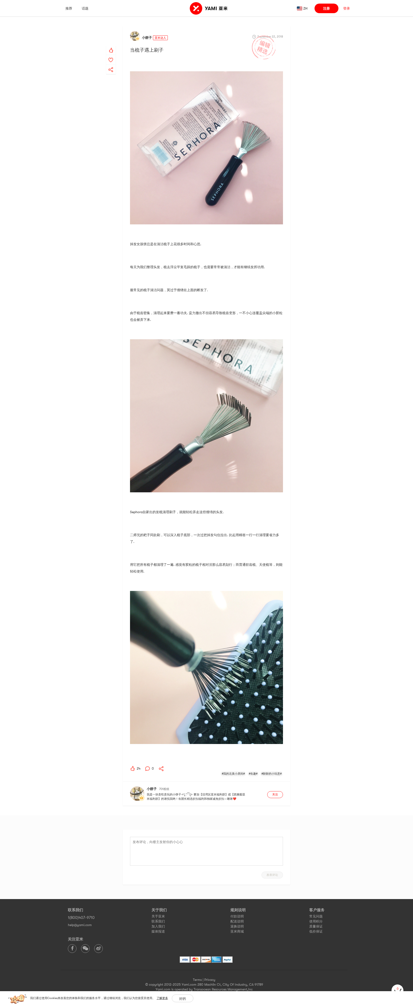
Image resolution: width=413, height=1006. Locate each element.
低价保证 (316, 931)
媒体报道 (158, 931)
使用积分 (316, 921)
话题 (85, 8)
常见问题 (316, 916)
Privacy (209, 980)
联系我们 (158, 921)
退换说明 (237, 926)
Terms (197, 980)
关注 (275, 794)
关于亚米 (158, 916)
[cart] (397, 990)
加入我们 (158, 926)
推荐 (68, 8)
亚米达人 (160, 37)
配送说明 (237, 921)
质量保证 (316, 926)
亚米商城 (237, 931)
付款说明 (237, 916)
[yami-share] (164, 766)
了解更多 (162, 998)
